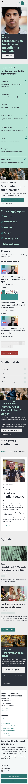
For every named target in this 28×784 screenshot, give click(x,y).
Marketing (7, 768)
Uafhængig (4, 451)
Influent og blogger (11, 244)
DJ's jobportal (6, 735)
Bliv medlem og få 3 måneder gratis (12, 199)
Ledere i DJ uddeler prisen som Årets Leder (13, 605)
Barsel (3, 138)
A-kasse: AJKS (6, 733)
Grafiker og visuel (11, 238)
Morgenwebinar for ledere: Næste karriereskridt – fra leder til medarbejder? (13, 304)
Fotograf (7, 233)
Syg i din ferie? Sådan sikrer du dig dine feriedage (14, 568)
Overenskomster (6, 128)
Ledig (15, 451)
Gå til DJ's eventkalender (9, 353)
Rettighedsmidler (7, 115)
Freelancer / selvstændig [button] (8, 382)
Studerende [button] (5, 369)
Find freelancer (6, 723)
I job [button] (3, 373)
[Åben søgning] (22, 3)
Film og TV (8, 227)
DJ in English (6, 721)
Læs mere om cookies (6, 762)
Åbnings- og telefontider (9, 730)
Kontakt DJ (5, 709)
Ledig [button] (3, 377)
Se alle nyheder (9, 629)
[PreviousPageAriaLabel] (2, 343)
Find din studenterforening (12, 430)
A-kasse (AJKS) (6, 159)
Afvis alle (14, 781)
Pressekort (4, 82)
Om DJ (4, 718)
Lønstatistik (5, 94)
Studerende (22, 451)
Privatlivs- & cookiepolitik (9, 726)
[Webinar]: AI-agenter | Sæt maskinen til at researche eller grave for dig (13, 330)
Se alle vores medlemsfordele (14, 676)
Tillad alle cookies (14, 776)
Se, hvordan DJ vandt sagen (12, 526)
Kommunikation (10, 222)
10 (8, 346)
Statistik (6, 771)
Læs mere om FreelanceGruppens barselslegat (14, 670)
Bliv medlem (9, 55)
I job (10, 451)
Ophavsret (4, 105)
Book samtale (6, 710)
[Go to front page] (7, 3)
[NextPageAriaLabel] (11, 346)
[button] (26, 3)
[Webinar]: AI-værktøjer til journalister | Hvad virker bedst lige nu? (13, 279)
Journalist (8, 216)
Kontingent (4, 149)
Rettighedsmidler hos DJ (9, 728)
